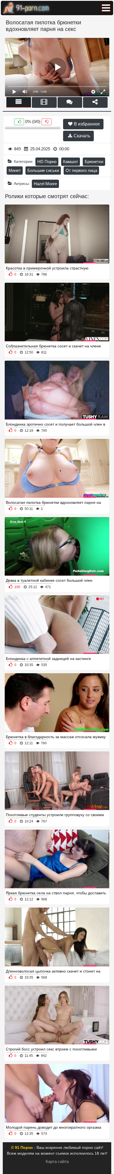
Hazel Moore (45, 183)
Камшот (70, 161)
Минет (15, 170)
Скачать (81, 135)
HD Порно (46, 161)
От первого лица (81, 170)
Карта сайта (57, 1161)
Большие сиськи (43, 170)
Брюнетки (94, 161)
